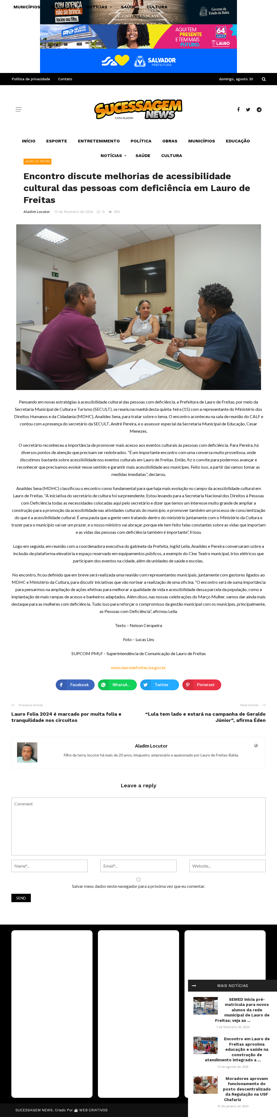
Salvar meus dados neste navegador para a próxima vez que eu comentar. (138, 886)
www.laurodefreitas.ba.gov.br (138, 667)
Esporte (56, 141)
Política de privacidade (31, 79)
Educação (238, 141)
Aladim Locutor (37, 211)
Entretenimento (99, 141)
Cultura (171, 155)
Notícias (111, 155)
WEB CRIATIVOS (93, 1110)
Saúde (143, 155)
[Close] (194, 986)
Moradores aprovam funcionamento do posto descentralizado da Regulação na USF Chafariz (247, 1089)
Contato (65, 79)
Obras (169, 141)
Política (141, 141)
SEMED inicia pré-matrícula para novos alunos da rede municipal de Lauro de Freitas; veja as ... (242, 1010)
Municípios (201, 141)
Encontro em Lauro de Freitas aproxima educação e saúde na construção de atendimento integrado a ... (237, 1049)
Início (28, 141)
